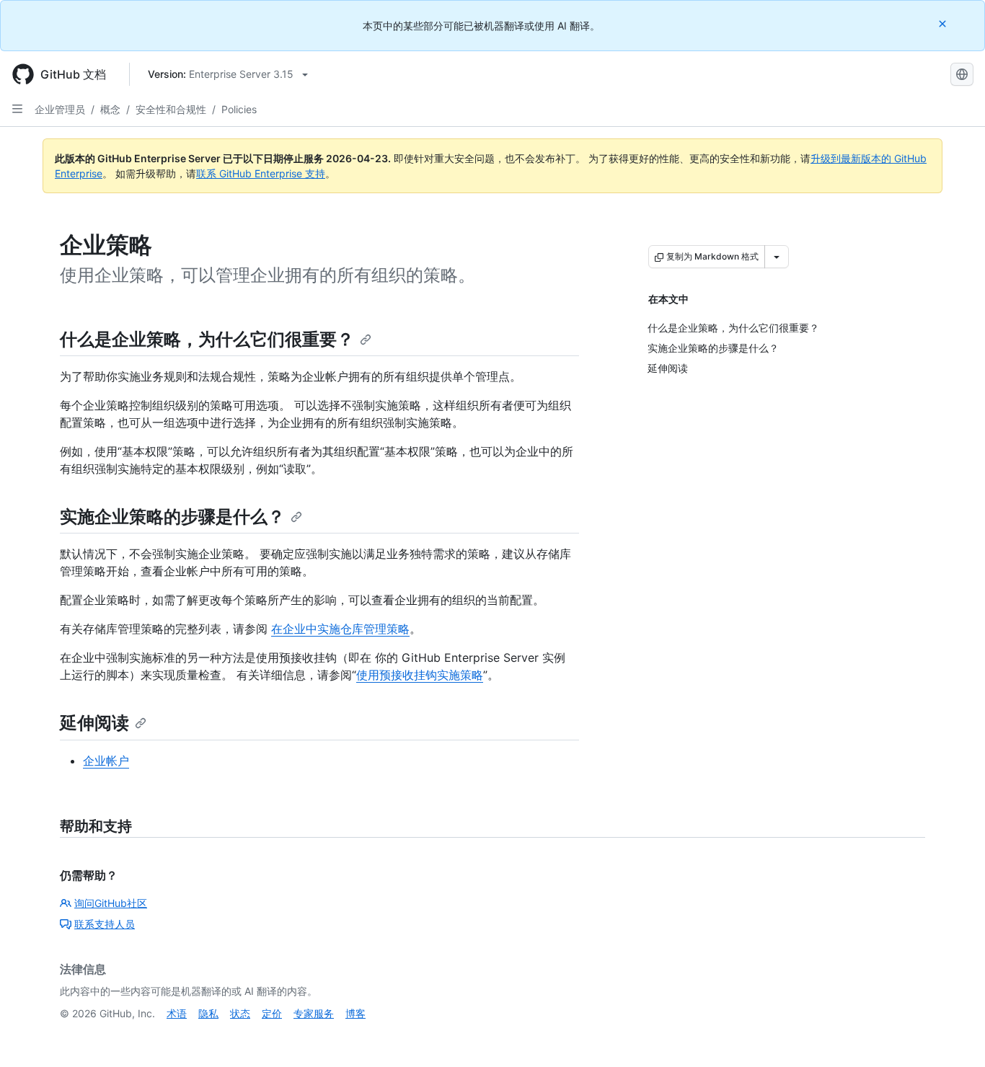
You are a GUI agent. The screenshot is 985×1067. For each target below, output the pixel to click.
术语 (177, 1013)
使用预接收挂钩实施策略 (419, 675)
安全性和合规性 (171, 109)
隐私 (208, 1013)
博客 (355, 1013)
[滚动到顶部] (953, 1035)
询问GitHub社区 (110, 903)
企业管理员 (60, 109)
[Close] (943, 23)
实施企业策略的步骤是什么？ (172, 516)
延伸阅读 (94, 722)
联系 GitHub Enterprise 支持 (260, 173)
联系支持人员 (104, 924)
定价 (272, 1013)
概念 (110, 109)
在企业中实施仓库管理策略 (340, 628)
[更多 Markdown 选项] (776, 256)
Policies (239, 109)
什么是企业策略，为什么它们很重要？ (207, 339)
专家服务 (313, 1013)
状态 (240, 1013)
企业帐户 (106, 760)
